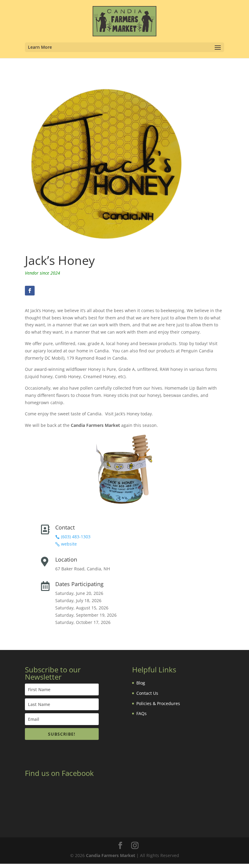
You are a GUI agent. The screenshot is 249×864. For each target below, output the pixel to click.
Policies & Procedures (158, 703)
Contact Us (147, 693)
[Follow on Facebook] (30, 290)
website (69, 544)
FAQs (141, 713)
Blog (140, 683)
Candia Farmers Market (110, 855)
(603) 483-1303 (75, 536)
